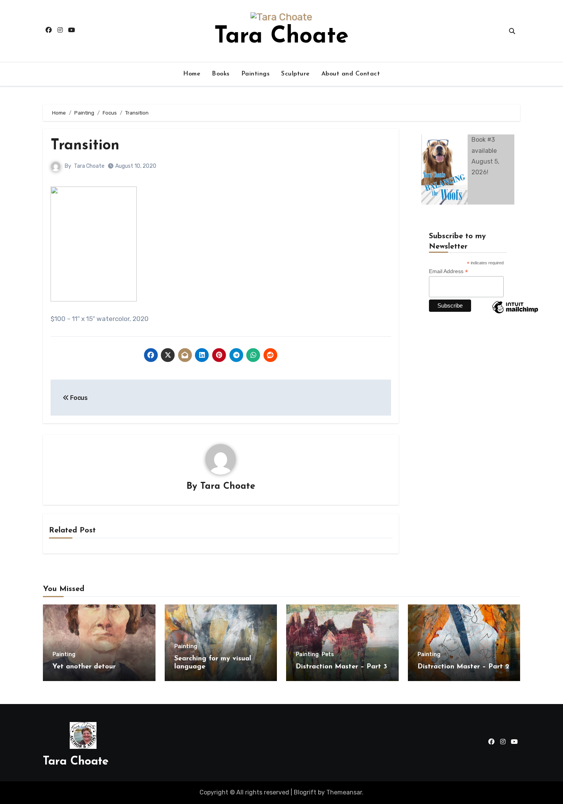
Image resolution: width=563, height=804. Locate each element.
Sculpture (295, 74)
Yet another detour (84, 666)
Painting (63, 654)
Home (191, 74)
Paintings (255, 74)
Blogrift (305, 792)
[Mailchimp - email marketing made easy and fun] (515, 313)
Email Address (448, 271)
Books (221, 74)
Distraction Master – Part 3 (341, 666)
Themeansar (344, 792)
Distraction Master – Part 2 (463, 666)
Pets (328, 654)
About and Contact (350, 74)
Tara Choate (281, 36)
